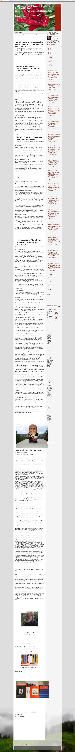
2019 (49, 280)
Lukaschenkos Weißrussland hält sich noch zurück (53, 177)
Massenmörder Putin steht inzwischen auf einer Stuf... (53, 261)
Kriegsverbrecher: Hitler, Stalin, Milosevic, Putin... (53, 272)
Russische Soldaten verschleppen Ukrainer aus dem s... (53, 117)
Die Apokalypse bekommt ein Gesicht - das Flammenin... (53, 77)
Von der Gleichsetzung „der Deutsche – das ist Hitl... (52, 253)
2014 (49, 286)
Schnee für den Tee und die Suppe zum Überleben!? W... (54, 203)
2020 (49, 278)
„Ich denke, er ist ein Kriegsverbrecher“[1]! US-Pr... (53, 168)
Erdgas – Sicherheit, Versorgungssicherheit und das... (54, 222)
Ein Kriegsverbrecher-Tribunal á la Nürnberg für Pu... (53, 150)
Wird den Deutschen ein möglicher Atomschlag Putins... (54, 122)
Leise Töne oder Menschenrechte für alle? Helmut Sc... (53, 79)
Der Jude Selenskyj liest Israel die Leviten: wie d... (53, 145)
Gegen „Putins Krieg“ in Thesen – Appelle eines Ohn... (53, 100)
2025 (49, 49)
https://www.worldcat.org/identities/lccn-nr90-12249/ (23, 651)
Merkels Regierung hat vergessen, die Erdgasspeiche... (54, 225)
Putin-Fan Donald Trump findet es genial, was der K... (53, 141)
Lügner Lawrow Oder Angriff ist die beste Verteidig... (54, 209)
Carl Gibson (54, 36)
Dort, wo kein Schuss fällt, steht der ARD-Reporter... (54, 194)
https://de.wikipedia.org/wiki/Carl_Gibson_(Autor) (23, 643)
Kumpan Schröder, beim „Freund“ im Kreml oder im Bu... (53, 214)
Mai (49, 64)
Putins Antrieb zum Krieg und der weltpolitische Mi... (53, 139)
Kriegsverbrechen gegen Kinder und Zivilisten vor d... (54, 173)
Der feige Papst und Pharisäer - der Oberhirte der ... (54, 148)
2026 (49, 48)
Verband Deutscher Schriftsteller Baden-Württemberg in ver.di (56, 314)
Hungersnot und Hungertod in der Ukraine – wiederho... (53, 255)
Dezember (50, 54)
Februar (50, 274)
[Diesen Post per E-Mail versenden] (31, 712)
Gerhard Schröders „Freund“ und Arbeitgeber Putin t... (53, 158)
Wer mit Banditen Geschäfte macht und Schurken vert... (54, 124)
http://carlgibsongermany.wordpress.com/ (50, 408)
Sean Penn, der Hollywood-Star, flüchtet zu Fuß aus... (53, 196)
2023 (49, 52)
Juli (49, 61)
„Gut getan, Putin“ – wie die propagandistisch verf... (52, 170)
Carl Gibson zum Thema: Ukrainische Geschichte (52, 231)
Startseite (30, 742)
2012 (49, 289)
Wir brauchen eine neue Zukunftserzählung (56, 318)
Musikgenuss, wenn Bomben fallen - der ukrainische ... (54, 85)
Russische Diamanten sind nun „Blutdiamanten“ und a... (53, 175)
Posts (49, 441)
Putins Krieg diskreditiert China (53, 160)
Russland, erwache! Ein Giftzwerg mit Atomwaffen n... (53, 216)
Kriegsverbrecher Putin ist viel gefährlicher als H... (53, 233)
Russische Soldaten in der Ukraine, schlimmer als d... (54, 137)
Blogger (49, 748)
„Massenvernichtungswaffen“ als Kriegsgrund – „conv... (53, 201)
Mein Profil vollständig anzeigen (52, 44)
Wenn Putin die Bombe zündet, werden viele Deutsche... (53, 229)
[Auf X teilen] (33, 712)
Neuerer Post (18, 742)
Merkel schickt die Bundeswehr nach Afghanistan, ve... (54, 227)
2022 (49, 53)
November (50, 56)
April (49, 65)
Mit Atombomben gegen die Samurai (54, 83)
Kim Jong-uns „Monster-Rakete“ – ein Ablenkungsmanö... (53, 115)
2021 (49, 277)
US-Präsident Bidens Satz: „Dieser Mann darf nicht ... (53, 73)
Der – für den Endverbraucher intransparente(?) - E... (53, 156)
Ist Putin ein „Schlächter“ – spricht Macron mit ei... (53, 102)
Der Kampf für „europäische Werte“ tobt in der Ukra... (54, 188)
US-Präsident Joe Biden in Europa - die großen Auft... (54, 109)
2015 (49, 285)
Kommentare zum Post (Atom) (24, 744)
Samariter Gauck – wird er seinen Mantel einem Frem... (53, 181)
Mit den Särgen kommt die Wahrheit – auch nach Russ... (54, 166)
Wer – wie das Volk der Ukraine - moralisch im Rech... (53, 96)
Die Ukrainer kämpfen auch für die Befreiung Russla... (53, 250)
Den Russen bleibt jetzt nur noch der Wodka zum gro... (54, 218)
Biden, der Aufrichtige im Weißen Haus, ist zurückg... (53, 91)
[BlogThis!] (32, 712)
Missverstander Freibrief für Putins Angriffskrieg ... (54, 111)
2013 (49, 288)
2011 (49, 290)
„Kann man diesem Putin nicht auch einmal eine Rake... (54, 87)
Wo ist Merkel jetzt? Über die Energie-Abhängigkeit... (53, 113)
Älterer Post (41, 742)
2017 (49, 282)
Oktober (50, 57)
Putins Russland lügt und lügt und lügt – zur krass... (53, 75)
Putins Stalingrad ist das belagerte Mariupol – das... (53, 212)
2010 (49, 292)
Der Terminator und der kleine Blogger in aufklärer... (53, 152)
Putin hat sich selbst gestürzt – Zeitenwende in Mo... (53, 104)
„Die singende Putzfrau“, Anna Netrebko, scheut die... (53, 270)
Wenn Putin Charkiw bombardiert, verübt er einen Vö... (53, 132)
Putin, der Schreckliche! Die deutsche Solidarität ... (52, 164)
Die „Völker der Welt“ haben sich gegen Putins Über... (53, 263)
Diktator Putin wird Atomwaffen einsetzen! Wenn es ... (53, 128)
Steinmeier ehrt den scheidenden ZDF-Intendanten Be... (53, 186)
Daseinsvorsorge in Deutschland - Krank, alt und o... (53, 220)
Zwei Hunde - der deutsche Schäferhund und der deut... (53, 93)
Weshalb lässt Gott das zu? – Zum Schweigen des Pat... (54, 248)
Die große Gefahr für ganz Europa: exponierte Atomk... (54, 199)
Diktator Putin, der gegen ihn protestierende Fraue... (53, 238)
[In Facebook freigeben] (34, 712)
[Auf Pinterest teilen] (35, 712)
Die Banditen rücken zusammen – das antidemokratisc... (53, 70)
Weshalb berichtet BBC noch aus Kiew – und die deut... (53, 240)
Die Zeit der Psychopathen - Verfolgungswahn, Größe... (53, 244)
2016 (49, 284)
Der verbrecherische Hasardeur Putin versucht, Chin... (53, 183)
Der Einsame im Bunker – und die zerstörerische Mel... (53, 259)
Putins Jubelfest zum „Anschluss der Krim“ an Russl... (54, 135)
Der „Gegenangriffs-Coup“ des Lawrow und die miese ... (53, 205)
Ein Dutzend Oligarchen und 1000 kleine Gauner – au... (53, 143)
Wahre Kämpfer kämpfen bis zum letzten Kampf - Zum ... (53, 257)
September (50, 58)
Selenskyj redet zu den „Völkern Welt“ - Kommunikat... (53, 89)
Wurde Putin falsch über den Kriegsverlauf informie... (53, 68)
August (50, 60)
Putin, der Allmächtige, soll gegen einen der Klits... (53, 81)
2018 (49, 281)
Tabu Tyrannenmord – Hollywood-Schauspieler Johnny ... (53, 162)
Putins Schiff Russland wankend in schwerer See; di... (53, 119)
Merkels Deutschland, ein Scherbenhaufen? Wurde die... (53, 154)
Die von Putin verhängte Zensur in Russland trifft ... (53, 246)
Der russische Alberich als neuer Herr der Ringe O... (53, 126)
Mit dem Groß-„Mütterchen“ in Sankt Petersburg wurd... (54, 266)
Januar (50, 275)
